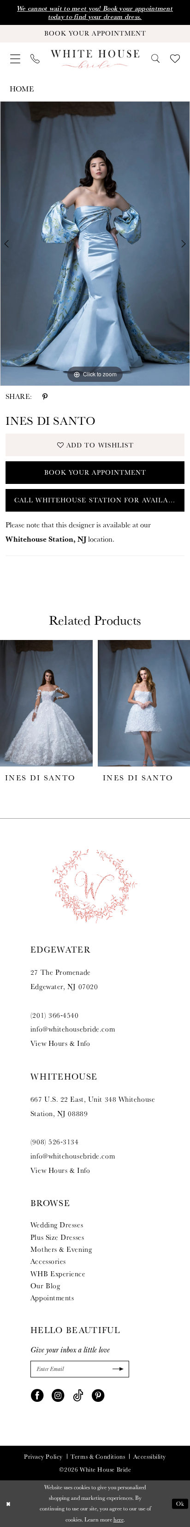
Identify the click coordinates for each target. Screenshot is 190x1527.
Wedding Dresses (56, 1224)
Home (22, 89)
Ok (180, 1503)
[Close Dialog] (8, 1504)
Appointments (52, 1297)
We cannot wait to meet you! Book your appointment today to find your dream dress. (95, 12)
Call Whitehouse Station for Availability (99, 500)
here (118, 1519)
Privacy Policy (43, 1456)
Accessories (48, 1261)
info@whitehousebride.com (72, 1028)
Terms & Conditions (98, 1456)
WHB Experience (58, 1273)
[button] (15, 59)
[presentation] (46, 703)
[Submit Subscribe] (116, 1369)
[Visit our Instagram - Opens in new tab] (58, 1395)
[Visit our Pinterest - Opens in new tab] (98, 1395)
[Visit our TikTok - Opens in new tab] (78, 1395)
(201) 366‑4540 (54, 1015)
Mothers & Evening (61, 1249)
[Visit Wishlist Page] (175, 59)
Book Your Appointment (95, 472)
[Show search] (155, 58)
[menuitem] (15, 59)
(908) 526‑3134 (54, 1141)
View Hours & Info (60, 1043)
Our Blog (45, 1285)
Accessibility (149, 1456)
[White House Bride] (95, 59)
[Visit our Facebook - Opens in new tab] (37, 1395)
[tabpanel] (95, 243)
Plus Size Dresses (57, 1237)
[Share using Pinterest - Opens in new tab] (45, 396)
